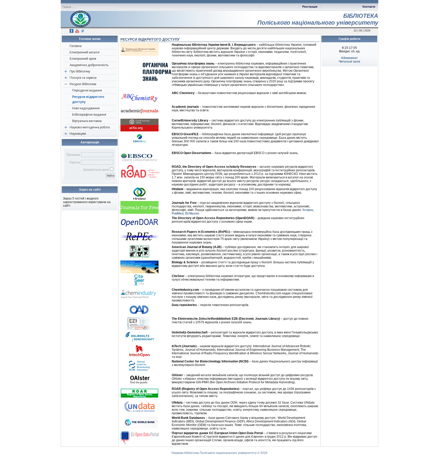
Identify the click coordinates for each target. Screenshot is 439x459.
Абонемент (349, 58)
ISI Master (192, 213)
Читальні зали (349, 61)
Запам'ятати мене (96, 170)
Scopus (307, 210)
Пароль (74, 162)
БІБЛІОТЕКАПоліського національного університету (317, 19)
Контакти (369, 6)
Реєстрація (309, 6)
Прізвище (73, 155)
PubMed (177, 213)
